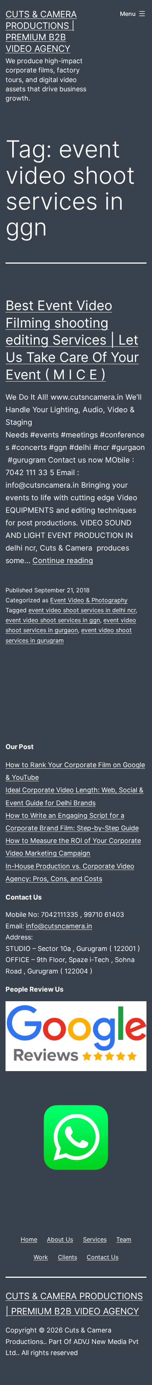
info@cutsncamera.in (59, 926)
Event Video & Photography (89, 600)
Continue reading (62, 560)
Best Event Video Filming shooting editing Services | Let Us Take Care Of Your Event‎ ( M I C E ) (72, 340)
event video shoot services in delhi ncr (82, 610)
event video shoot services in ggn (53, 620)
